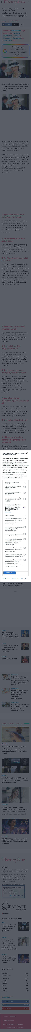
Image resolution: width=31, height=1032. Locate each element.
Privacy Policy (24, 578)
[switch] (24, 487)
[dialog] (15, 516)
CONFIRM (9, 572)
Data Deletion (6, 578)
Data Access (15, 578)
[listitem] (15, 483)
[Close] (27, 453)
